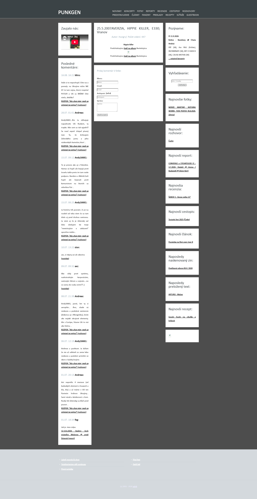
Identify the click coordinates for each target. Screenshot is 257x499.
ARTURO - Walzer (176, 295)
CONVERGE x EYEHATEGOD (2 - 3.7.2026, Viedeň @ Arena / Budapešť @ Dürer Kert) (182, 167)
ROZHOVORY (188, 11)
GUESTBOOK (193, 15)
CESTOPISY (174, 11)
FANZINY (146, 15)
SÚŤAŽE (180, 15)
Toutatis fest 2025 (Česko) (179, 220)
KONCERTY (129, 11)
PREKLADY (158, 15)
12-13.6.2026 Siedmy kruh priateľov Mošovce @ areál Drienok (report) (74, 434)
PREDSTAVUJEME (120, 15)
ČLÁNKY (135, 15)
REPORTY (150, 11)
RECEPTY (170, 15)
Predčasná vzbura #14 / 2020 (181, 268)
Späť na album (130, 48)
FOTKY (140, 11)
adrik (135, 487)
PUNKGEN (69, 12)
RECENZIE (162, 11)
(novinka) (65, 259)
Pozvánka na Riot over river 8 (181, 242)
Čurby (171, 141)
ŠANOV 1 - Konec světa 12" (180, 197)
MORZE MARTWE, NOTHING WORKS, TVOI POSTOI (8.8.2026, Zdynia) (182, 111)
